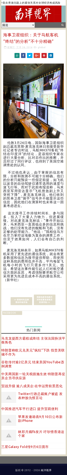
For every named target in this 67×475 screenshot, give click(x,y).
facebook (9, 313)
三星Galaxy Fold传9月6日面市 (25, 447)
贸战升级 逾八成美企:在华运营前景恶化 (32, 386)
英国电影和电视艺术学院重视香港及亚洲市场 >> (45, 299)
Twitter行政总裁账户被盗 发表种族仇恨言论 (40, 396)
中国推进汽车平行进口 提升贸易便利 (29, 409)
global (42, 47)
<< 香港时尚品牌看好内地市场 (21, 301)
